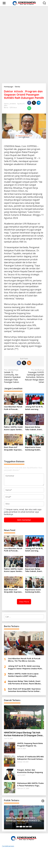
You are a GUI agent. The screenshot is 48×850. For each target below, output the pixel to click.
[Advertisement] (24, 34)
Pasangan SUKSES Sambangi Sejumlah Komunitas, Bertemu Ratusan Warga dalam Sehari (34, 376)
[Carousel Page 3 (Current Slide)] (24, 826)
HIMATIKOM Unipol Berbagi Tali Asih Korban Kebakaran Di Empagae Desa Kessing (23, 734)
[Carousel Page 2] (20, 826)
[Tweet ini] (34, 103)
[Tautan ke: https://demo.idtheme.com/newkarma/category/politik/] (42, 800)
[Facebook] (19, 363)
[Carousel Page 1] (17, 826)
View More (24, 601)
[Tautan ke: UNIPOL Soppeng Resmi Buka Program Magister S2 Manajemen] (9, 747)
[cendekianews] (25, 3)
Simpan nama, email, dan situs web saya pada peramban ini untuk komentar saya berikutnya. (22, 512)
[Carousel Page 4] (27, 826)
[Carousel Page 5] (30, 826)
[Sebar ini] (29, 103)
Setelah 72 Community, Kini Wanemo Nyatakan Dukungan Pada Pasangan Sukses (12, 376)
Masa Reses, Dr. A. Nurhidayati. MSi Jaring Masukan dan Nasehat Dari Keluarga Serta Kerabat (24, 819)
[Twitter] (24, 363)
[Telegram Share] (39, 103)
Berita (6, 107)
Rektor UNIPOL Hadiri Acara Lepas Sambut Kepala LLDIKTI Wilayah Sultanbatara (13, 428)
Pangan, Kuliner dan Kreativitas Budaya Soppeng (30, 771)
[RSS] (29, 363)
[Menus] (4, 3)
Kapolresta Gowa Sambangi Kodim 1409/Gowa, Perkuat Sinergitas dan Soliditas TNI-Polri (34, 448)
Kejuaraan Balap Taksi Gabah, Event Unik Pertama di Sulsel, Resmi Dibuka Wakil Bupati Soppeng (34, 428)
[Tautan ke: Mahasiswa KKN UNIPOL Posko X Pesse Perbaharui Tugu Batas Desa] (9, 787)
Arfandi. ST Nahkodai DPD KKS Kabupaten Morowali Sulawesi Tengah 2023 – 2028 (30, 758)
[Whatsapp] (29, 108)
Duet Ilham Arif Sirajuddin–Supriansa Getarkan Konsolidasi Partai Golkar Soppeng (13, 448)
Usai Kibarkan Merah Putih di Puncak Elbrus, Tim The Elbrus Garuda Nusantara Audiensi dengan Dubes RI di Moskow (13, 408)
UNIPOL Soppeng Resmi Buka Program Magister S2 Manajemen (30, 744)
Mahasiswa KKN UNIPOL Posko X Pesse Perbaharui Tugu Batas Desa (30, 784)
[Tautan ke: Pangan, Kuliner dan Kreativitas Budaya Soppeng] (9, 774)
